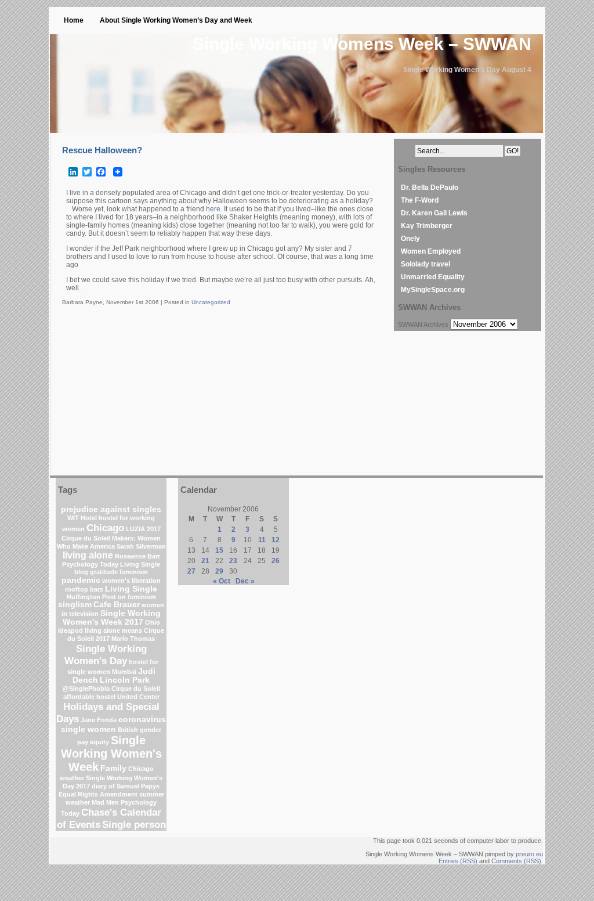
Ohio (152, 622)
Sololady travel (425, 264)
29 (219, 571)
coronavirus (142, 719)
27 (191, 571)
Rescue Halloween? (102, 150)
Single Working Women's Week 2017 (112, 617)
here (213, 209)
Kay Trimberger (426, 226)
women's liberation (131, 580)
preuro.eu (529, 853)
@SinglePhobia (86, 688)
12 (275, 540)
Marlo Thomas (133, 638)
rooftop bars (84, 589)
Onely (410, 239)
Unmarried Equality (433, 277)
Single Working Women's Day (105, 654)
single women (88, 729)
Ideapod (70, 630)
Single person (134, 824)
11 (262, 540)
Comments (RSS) (516, 860)
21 (205, 561)
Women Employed (431, 251)
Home (74, 20)
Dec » (245, 581)
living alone (88, 555)
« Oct (221, 581)
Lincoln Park (125, 680)
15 (219, 550)
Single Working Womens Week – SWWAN (362, 43)
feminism (133, 571)
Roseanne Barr (137, 556)
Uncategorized (210, 302)
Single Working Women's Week (111, 753)
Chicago (105, 528)
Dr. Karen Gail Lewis (434, 213)
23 (233, 561)
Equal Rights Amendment (98, 794)
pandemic (80, 580)
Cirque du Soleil (135, 688)
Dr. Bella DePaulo (429, 187)
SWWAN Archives (423, 324)
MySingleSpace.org (433, 290)
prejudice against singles (111, 509)
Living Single (131, 589)
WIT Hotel (82, 517)
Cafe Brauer (116, 604)
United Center (138, 696)
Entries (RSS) (458, 860)
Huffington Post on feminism (111, 596)
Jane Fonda (99, 719)
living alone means (113, 630)
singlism (75, 604)
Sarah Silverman (141, 546)
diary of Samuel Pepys (126, 786)
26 (275, 561)
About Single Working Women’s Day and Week (176, 20)
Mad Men (105, 802)
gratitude (104, 571)
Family (113, 768)
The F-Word (420, 200)
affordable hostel (89, 696)
